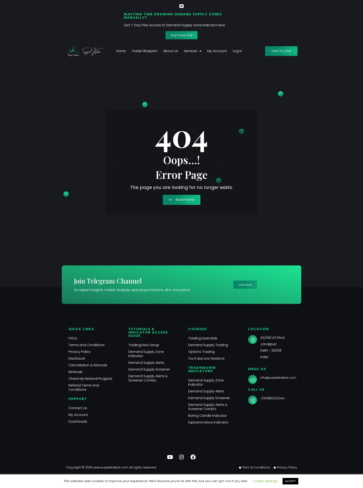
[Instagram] (181, 457)
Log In (237, 51)
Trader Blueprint (144, 51)
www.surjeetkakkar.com (110, 467)
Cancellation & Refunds (87, 365)
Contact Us (77, 408)
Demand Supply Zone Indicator (146, 353)
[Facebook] (193, 457)
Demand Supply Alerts (146, 362)
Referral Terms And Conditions (83, 387)
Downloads (77, 421)
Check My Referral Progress (90, 378)
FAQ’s (72, 338)
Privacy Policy (79, 351)
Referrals (75, 371)
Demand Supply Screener (149, 369)
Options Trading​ (201, 351)
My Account (217, 51)
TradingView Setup (143, 345)
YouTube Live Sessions (206, 358)
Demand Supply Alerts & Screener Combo (148, 378)
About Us (170, 51)
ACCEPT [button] (290, 481)
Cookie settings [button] (265, 481)
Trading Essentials (202, 338)
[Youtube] (170, 457)
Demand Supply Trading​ (208, 345)
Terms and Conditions (86, 345)
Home (121, 51)
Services (190, 51)
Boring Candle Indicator (207, 415)
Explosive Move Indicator (208, 422)
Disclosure (76, 358)
